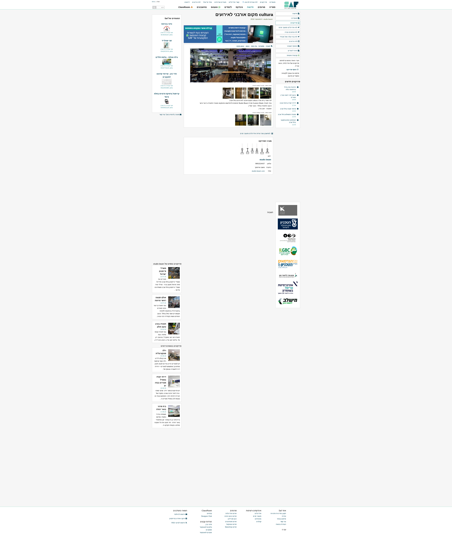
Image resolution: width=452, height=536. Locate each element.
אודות (284, 516)
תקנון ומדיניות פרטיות (278, 513)
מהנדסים (258, 519)
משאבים (209, 530)
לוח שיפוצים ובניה (291, 32)
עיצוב (247, 46)
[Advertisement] (228, 192)
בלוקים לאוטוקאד (206, 527)
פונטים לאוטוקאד (206, 532)
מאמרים (272, 2)
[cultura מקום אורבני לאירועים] (228, 64)
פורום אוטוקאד (231, 524)
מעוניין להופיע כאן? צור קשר (169, 114)
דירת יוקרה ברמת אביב (288, 103)
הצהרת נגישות (281, 524)
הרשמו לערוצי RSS (178, 523)
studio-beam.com (258, 171)
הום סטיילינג (232, 519)
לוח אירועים (196, 2)
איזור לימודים (292, 51)
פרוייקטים (263, 2)
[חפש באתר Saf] (154, 7)
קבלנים (258, 521)
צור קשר (283, 521)
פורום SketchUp (231, 527)
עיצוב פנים (240, 46)
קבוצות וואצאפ (292, 55)
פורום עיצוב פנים (231, 516)
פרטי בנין (209, 524)
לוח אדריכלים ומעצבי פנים (288, 27)
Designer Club (206, 516)
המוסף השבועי (292, 46)
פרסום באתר (281, 519)
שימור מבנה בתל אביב (288, 109)
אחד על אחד (207, 2)
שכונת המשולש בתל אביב (287, 114)
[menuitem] (271, 2)
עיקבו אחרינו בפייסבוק (177, 518)
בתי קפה (254, 46)
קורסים (209, 513)
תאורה (268, 46)
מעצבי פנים (257, 516)
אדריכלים (258, 513)
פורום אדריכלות (231, 513)
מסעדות (261, 46)
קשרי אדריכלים (234, 2)
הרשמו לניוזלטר (179, 514)
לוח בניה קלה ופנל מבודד (288, 37)
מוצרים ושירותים (220, 2)
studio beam (268, 19)
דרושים (187, 2)
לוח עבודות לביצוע (251, 2)
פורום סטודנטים (231, 521)
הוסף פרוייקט (291, 69)
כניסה (153, 1)
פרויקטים (294, 23)
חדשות (295, 13)
